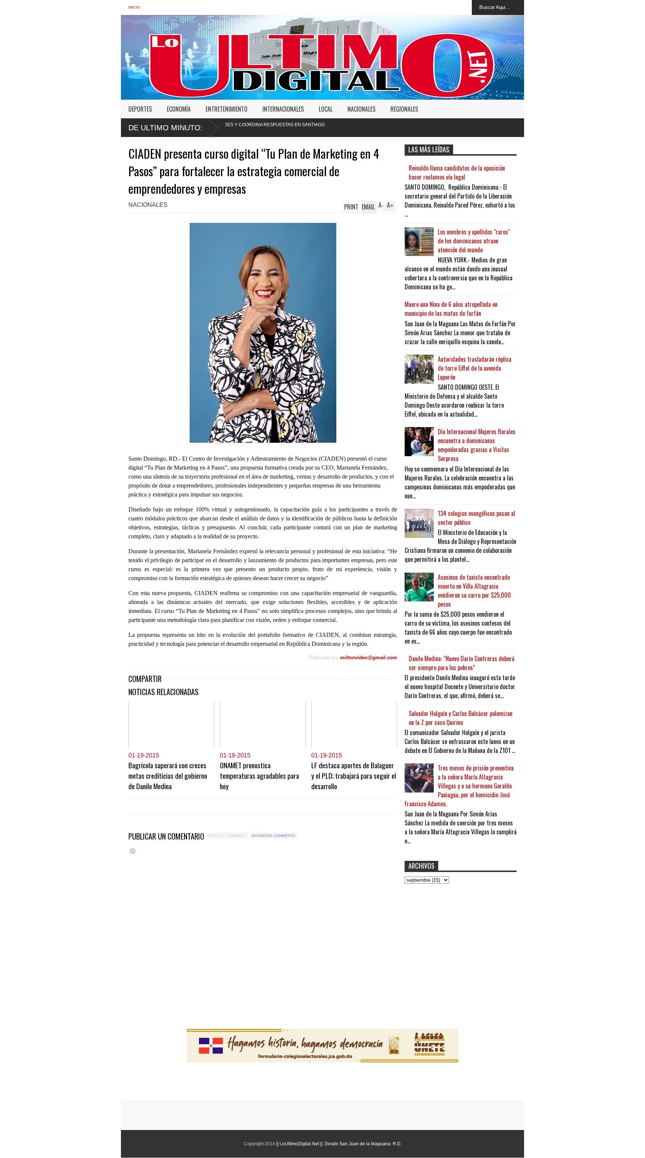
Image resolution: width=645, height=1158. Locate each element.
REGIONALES (404, 109)
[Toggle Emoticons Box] (132, 851)
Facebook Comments (273, 836)
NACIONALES (362, 109)
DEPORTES (140, 109)
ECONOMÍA (179, 109)
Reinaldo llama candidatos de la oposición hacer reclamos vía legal (457, 172)
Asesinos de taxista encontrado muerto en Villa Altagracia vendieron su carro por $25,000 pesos (474, 590)
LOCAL (326, 109)
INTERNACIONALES (283, 109)
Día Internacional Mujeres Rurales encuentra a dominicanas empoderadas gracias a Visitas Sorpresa (476, 445)
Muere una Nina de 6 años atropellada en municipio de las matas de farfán (451, 309)
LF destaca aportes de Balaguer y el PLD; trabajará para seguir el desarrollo (353, 775)
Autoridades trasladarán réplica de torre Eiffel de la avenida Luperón (474, 368)
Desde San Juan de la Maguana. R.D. (363, 1143)
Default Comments (227, 836)
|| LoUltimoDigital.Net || (299, 1143)
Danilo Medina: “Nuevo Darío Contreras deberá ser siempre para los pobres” (461, 663)
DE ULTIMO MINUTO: (165, 128)
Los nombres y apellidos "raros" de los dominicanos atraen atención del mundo (474, 240)
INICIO (134, 7)
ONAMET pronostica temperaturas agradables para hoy (259, 775)
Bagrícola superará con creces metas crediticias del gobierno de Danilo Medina (167, 775)
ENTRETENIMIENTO (226, 109)
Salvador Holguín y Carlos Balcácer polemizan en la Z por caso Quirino (460, 718)
